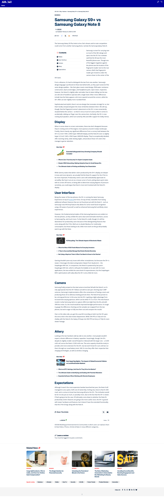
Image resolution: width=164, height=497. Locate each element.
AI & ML (81, 482)
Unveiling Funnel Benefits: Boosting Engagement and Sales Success (125, 473)
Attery (60, 66)
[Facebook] (122, 490)
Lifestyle (49, 482)
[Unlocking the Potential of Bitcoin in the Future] (82, 459)
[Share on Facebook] (61, 36)
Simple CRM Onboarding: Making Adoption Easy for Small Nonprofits (79, 163)
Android (71, 200)
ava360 (59, 29)
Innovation (115, 482)
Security (73, 482)
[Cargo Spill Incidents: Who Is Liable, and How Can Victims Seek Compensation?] (36, 459)
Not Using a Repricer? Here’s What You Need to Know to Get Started (79, 254)
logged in (66, 438)
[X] (125, 490)
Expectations (62, 69)
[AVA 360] (10, 2)
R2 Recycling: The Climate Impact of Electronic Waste (83, 240)
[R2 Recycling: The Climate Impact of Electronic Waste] (60, 240)
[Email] (69, 36)
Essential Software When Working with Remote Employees (76, 376)
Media (57, 482)
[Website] (108, 420)
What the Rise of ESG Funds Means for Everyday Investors (76, 247)
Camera (61, 63)
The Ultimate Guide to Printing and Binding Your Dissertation (77, 166)
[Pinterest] (129, 490)
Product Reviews (103, 482)
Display (60, 57)
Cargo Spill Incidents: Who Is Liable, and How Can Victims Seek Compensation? (35, 473)
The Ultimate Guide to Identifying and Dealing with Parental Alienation (80, 372)
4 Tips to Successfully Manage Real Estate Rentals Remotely (77, 251)
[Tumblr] (134, 490)
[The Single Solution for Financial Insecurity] (59, 459)
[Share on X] (65, 36)
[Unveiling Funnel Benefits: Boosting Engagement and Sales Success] (127, 459)
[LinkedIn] (132, 490)
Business (57, 15)
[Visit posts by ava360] (57, 420)
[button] (158, 2)
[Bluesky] (136, 490)
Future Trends (91, 482)
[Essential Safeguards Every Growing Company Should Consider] (60, 153)
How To (65, 482)
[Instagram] (127, 490)
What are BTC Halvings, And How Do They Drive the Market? (77, 369)
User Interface (63, 60)
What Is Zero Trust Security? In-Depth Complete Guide (75, 160)
